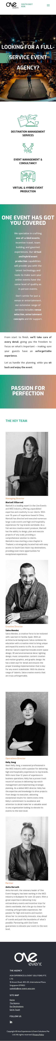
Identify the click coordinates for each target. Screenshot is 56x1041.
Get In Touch (15, 1010)
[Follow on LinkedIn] (10, 1022)
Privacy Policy (38, 1035)
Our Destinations (17, 1006)
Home (12, 1000)
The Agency (15, 1003)
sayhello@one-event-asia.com (22, 988)
